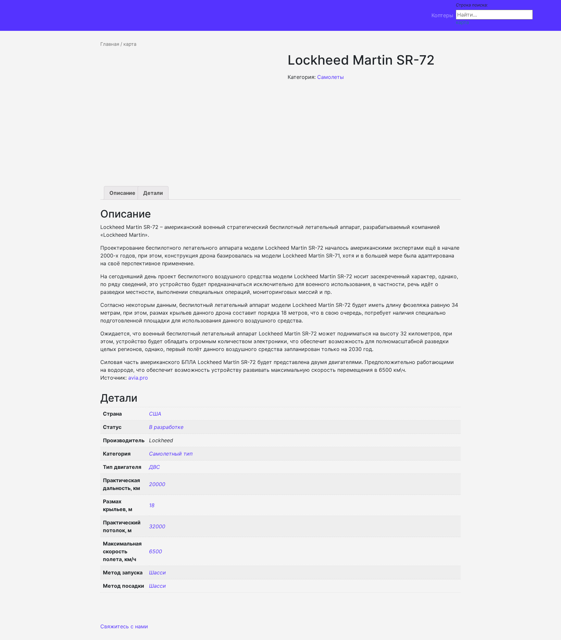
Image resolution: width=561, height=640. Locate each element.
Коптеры (442, 15)
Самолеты (330, 77)
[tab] (122, 193)
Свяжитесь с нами (124, 626)
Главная (109, 44)
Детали (153, 193)
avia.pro (138, 377)
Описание (122, 193)
